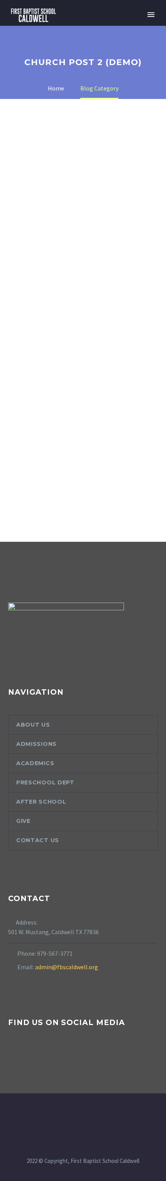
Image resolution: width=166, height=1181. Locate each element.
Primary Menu (151, 14)
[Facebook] (78, 1114)
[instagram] (27, 1052)
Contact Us (37, 840)
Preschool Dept (45, 782)
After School (41, 801)
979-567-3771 (55, 953)
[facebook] (12, 1052)
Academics (35, 763)
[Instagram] (88, 1114)
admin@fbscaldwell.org (66, 967)
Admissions (36, 743)
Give (23, 820)
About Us (33, 724)
